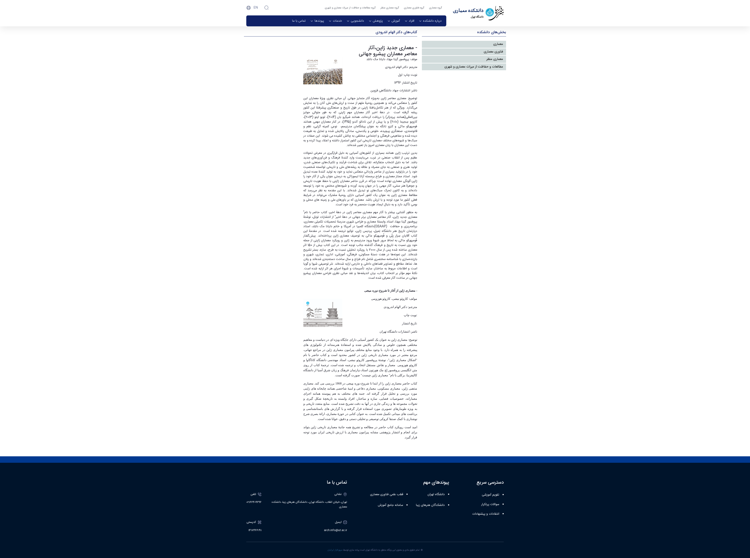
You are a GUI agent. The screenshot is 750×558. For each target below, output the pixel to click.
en (256, 7)
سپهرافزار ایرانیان (335, 550)
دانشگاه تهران (436, 494)
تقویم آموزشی (490, 494)
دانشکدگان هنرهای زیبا (430, 505)
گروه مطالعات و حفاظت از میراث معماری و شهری (350, 8)
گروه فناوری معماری (414, 8)
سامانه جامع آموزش (390, 505)
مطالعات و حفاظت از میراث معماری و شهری (474, 66)
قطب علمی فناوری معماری (386, 494)
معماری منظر (494, 59)
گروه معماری (435, 8)
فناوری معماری (493, 51)
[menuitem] (430, 20)
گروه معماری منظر (389, 8)
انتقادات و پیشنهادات (485, 514)
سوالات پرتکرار (490, 504)
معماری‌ (498, 44)
